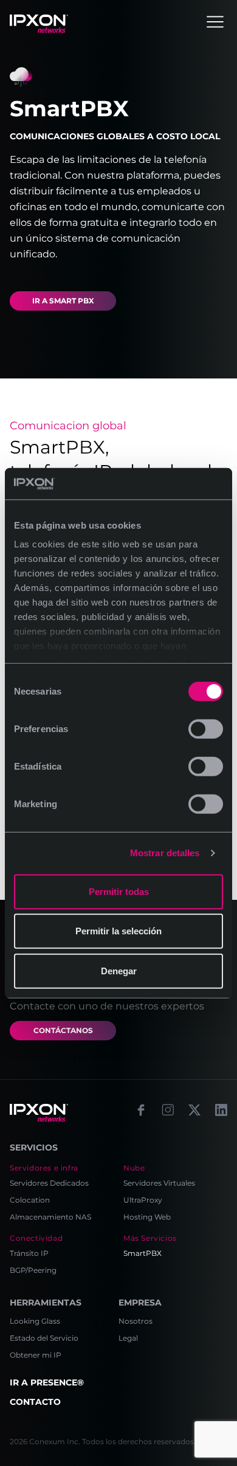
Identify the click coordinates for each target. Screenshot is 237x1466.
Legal (128, 1337)
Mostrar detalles (165, 853)
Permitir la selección (118, 931)
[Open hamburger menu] (215, 22)
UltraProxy (142, 1199)
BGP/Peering (33, 1270)
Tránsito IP (29, 1253)
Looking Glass (35, 1321)
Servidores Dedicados (49, 1182)
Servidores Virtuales (159, 1182)
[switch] (205, 729)
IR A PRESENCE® (47, 1382)
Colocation (30, 1199)
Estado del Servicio (44, 1337)
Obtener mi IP (35, 1354)
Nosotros (135, 1321)
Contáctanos (63, 1030)
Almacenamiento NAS (50, 1216)
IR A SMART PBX (63, 300)
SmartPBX (142, 1253)
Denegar (119, 971)
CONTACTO (35, 1401)
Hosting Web (147, 1216)
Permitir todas (119, 892)
